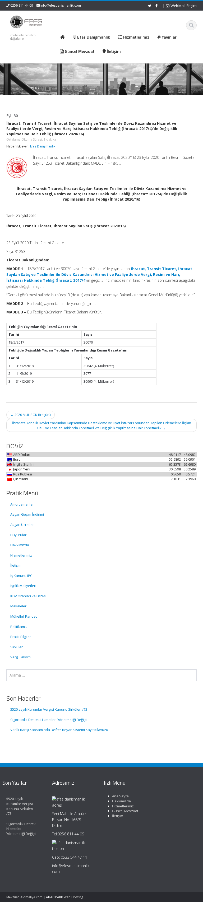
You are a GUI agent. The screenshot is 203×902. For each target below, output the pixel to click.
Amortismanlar (22, 504)
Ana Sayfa (120, 796)
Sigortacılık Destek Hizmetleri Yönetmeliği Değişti (48, 719)
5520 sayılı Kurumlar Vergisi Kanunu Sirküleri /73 (48, 709)
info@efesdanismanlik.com (60, 5)
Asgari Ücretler (22, 524)
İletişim (15, 565)
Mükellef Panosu (24, 616)
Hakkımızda (19, 545)
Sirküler (16, 647)
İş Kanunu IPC (21, 575)
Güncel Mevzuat (125, 810)
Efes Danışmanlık (42, 146)
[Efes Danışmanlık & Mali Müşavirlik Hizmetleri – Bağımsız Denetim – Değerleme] (27, 21)
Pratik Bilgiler (20, 636)
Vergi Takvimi (20, 657)
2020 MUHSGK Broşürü (30, 414)
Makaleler (18, 606)
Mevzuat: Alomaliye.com (24, 897)
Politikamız (18, 626)
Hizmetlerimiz (21, 555)
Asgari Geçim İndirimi (27, 514)
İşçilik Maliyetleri (23, 585)
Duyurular (18, 535)
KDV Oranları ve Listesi (28, 596)
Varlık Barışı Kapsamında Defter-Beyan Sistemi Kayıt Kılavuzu (59, 729)
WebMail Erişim (183, 5)
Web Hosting (73, 897)
